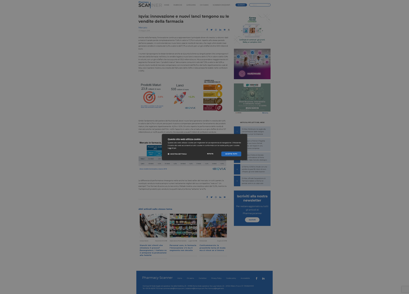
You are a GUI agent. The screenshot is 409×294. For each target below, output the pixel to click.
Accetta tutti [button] (231, 154)
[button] (177, 154)
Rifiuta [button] (210, 154)
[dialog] (204, 147)
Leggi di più (172, 148)
